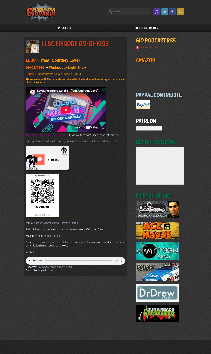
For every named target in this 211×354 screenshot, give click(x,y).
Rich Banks (53, 235)
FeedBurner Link (149, 47)
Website (46, 242)
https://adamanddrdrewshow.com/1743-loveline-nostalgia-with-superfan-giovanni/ (72, 141)
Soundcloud (63, 242)
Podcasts (64, 28)
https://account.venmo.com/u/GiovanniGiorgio (52, 223)
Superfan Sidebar (146, 28)
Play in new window (47, 267)
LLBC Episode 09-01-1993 (75, 44)
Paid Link (31, 229)
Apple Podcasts (47, 270)
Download (66, 267)
